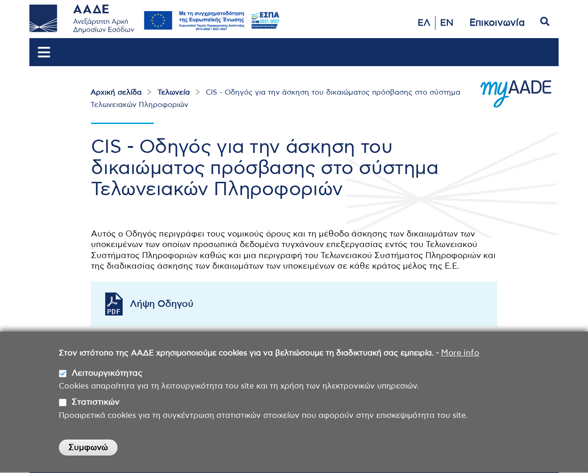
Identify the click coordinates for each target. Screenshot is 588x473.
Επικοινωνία (497, 23)
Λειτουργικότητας (107, 373)
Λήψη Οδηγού (161, 304)
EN (446, 23)
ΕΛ (424, 23)
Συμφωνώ (88, 448)
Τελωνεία (174, 92)
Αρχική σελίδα (115, 92)
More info (460, 353)
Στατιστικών (95, 402)
